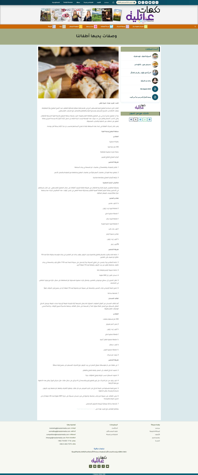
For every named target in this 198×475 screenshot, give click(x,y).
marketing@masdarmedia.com (59, 428)
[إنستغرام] (99, 466)
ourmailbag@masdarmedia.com (59, 431)
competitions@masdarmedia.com (57, 434)
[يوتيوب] (107, 466)
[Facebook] (157, 2)
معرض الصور (156, 437)
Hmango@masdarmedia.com (55, 438)
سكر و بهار (89, 26)
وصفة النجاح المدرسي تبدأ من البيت (140, 97)
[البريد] (149, 2)
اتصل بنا (157, 441)
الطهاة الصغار (73, 26)
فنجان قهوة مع (138, 26)
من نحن (106, 2)
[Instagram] (153, 2)
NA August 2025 (145, 89)
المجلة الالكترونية (155, 431)
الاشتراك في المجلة (88, 2)
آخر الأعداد (115, 428)
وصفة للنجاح (121, 26)
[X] (142, 2)
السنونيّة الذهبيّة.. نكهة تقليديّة (142, 56)
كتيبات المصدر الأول (112, 431)
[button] (149, 119)
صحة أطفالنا (105, 26)
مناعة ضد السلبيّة (146, 81)
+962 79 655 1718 (64, 441)
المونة (50, 26)
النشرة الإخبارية (56, 2)
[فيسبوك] (103, 466)
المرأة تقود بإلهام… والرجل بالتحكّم (141, 72)
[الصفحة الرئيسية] (113, 2)
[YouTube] (139, 2)
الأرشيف (99, 2)
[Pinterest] (146, 2)
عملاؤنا (78, 2)
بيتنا (60, 26)
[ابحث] (195, 26)
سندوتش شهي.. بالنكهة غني (142, 64)
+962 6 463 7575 (65, 444)
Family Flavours (68, 2)
